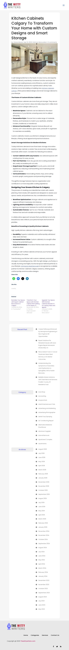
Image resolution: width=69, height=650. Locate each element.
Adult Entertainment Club (46, 404)
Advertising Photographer (46, 412)
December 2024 (43, 531)
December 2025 (43, 482)
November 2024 (43, 535)
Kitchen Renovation (40, 42)
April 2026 (41, 465)
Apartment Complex (45, 439)
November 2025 (43, 486)
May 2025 (41, 511)
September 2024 (44, 543)
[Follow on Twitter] (57, 646)
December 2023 (43, 580)
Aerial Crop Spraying (45, 416)
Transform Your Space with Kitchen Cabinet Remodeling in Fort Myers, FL (33, 302)
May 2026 (41, 461)
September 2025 (44, 494)
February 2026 (43, 474)
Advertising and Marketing (47, 408)
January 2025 (42, 527)
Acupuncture (42, 400)
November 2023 (43, 584)
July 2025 (41, 502)
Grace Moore (18, 42)
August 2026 (42, 449)
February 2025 (43, 523)
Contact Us (55, 635)
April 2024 (41, 564)
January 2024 (42, 576)
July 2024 (41, 552)
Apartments (42, 444)
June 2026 (41, 457)
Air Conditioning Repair (45, 421)
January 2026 (42, 478)
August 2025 (42, 498)
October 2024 (43, 539)
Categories (35, 635)
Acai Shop (41, 392)
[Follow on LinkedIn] (60, 646)
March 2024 (42, 568)
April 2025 (41, 515)
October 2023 (43, 588)
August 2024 (42, 547)
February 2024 (43, 572)
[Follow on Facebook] (53, 646)
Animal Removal (43, 435)
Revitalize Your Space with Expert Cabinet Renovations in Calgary (18, 302)
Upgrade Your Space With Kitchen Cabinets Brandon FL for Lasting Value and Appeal (48, 303)
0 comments (52, 42)
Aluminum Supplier (44, 431)
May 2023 (41, 609)
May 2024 (41, 560)
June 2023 (41, 605)
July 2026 (41, 453)
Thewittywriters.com (27, 641)
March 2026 (42, 470)
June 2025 (41, 506)
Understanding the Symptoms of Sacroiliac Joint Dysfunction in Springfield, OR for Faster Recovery (46, 368)
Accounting (42, 396)
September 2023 (44, 593)
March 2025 (42, 519)
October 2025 (43, 490)
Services (45, 635)
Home (26, 635)
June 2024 (41, 556)
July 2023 (41, 601)
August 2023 (42, 597)
